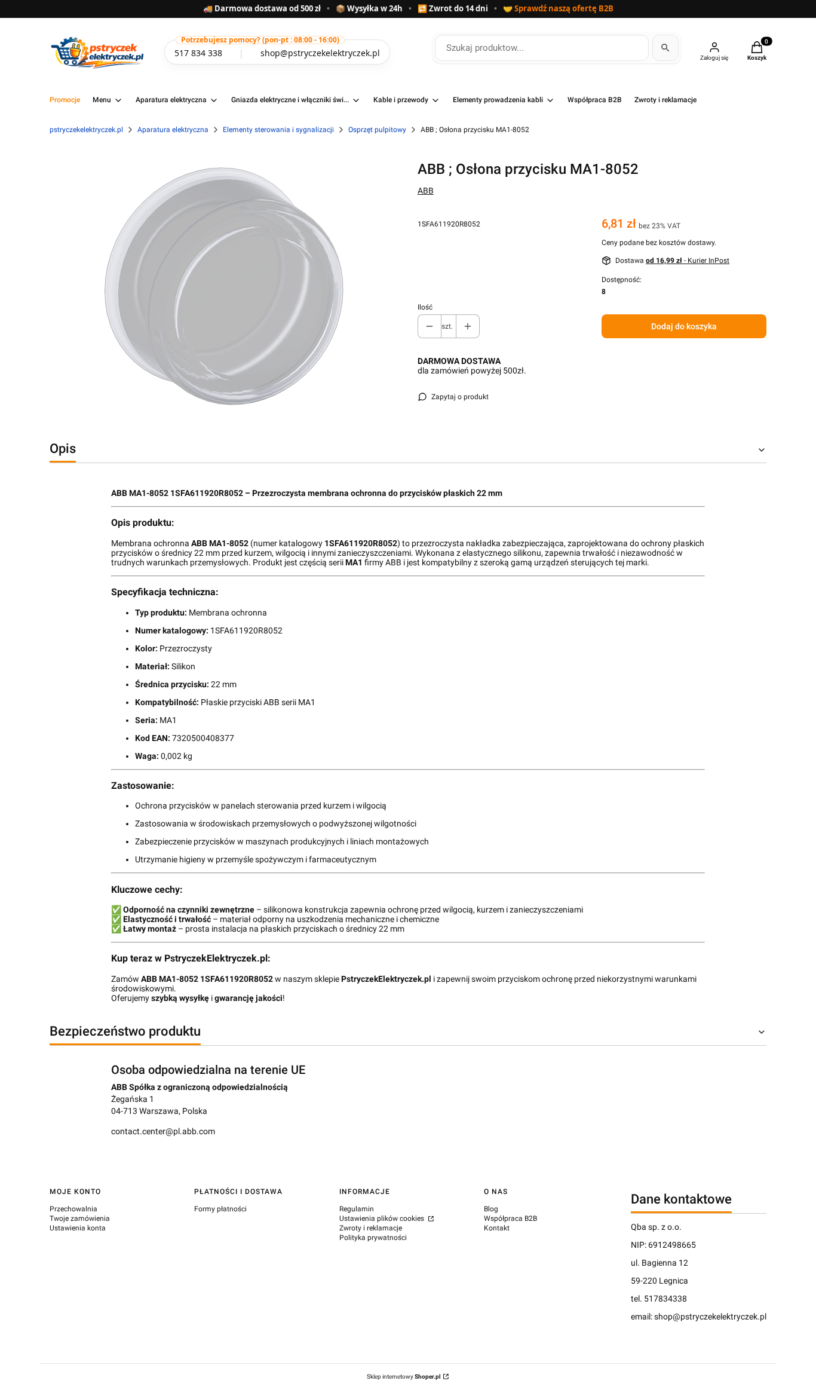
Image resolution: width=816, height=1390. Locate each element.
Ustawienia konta (78, 1228)
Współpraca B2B (510, 1218)
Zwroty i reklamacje (370, 1228)
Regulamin (356, 1209)
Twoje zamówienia (80, 1218)
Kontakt (497, 1228)
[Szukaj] (665, 48)
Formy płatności (220, 1209)
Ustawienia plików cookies (382, 1218)
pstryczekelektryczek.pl (86, 129)
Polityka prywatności (373, 1237)
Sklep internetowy (404, 1376)
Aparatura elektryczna (172, 129)
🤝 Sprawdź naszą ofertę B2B (558, 9)
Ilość (425, 307)
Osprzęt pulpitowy (377, 129)
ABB (426, 190)
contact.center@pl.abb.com (163, 1131)
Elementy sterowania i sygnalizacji (278, 129)
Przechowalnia (73, 1209)
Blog (491, 1209)
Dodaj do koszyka (684, 326)
